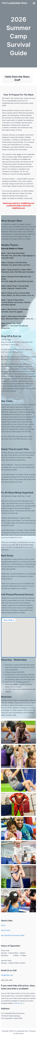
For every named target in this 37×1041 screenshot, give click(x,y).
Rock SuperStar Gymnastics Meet (12, 935)
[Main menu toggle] (34, 3)
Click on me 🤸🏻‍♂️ (19, 1003)
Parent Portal (5, 930)
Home (3, 925)
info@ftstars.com (7, 975)
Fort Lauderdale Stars (14, 3)
